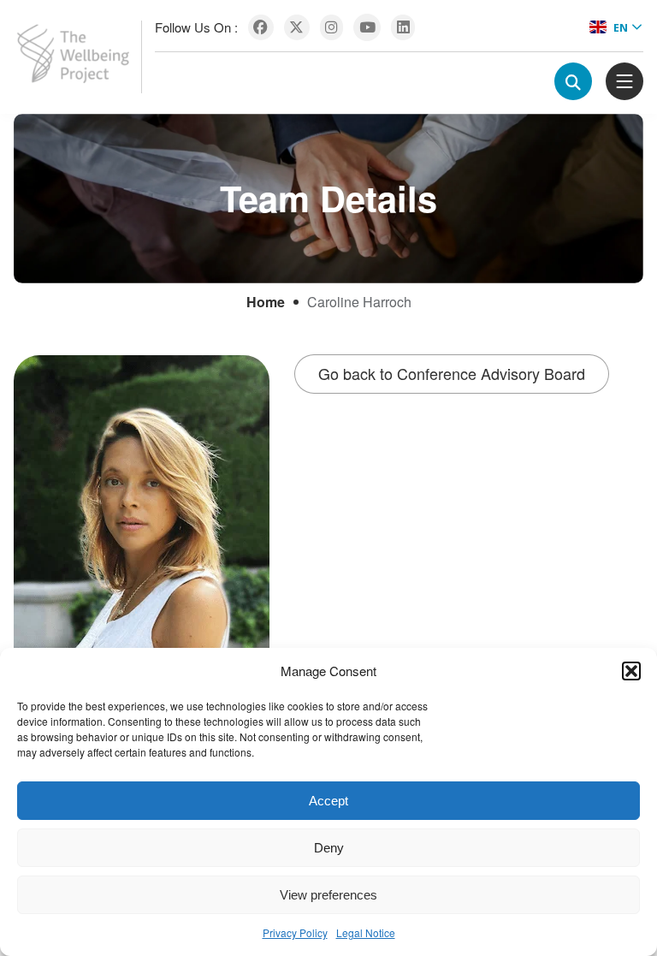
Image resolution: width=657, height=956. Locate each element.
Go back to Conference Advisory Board (451, 373)
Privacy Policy (295, 932)
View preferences (328, 895)
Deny (329, 847)
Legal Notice (365, 932)
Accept (328, 800)
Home (265, 302)
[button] (631, 671)
